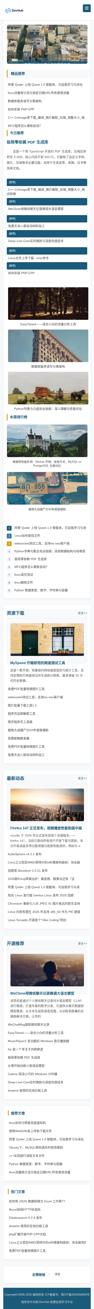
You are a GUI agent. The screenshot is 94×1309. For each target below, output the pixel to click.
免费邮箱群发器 (18, 738)
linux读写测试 (23, 574)
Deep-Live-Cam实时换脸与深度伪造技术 (36, 241)
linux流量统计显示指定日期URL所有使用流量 (38, 93)
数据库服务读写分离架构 (25, 101)
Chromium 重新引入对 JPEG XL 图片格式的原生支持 (44, 903)
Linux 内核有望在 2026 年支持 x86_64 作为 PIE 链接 (44, 912)
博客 (57, 1274)
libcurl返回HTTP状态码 (24, 1209)
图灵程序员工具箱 (20, 722)
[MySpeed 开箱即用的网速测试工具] (47, 655)
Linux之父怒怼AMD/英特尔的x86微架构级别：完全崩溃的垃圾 (48, 1243)
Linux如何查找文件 (27, 535)
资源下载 (15, 613)
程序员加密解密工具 (21, 713)
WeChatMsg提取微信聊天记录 (28, 1024)
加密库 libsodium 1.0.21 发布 (28, 870)
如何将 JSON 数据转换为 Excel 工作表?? (37, 1201)
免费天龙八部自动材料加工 (26, 226)
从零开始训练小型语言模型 (26, 1065)
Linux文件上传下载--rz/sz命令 (28, 258)
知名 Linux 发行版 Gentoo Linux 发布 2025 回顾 (41, 895)
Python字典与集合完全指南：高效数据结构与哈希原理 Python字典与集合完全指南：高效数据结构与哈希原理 (50, 552)
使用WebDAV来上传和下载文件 (30, 1131)
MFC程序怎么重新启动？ (25, 125)
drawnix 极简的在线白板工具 (27, 1090)
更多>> (82, 613)
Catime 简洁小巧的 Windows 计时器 (32, 1074)
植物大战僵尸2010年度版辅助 (28, 730)
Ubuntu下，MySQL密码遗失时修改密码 (36, 1147)
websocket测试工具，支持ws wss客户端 (42, 543)
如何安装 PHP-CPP (21, 109)
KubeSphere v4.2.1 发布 (25, 854)
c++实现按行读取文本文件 (27, 1155)
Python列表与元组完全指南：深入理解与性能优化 (48, 408)
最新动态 (15, 778)
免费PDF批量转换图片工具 (26, 689)
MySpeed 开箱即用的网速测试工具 (37, 663)
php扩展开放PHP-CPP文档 (27, 1234)
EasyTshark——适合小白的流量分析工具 (48, 324)
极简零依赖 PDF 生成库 (27, 142)
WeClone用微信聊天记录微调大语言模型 (36, 209)
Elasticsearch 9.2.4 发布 (25, 1217)
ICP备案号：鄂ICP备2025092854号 (67, 1294)
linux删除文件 (23, 582)
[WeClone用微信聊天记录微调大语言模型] (47, 985)
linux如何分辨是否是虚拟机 (27, 1122)
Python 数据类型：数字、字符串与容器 (41, 590)
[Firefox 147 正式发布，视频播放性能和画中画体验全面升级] (47, 820)
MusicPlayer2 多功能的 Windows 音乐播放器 (38, 1041)
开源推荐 (15, 943)
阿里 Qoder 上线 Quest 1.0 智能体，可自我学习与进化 (45, 84)
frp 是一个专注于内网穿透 (25, 1049)
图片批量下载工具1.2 (22, 705)
